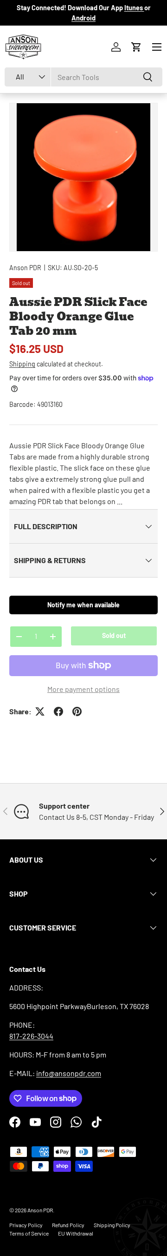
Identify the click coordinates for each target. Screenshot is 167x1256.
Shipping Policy (112, 1225)
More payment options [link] (83, 688)
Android (83, 18)
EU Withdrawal (75, 1233)
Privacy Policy (26, 1225)
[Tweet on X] (40, 711)
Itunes (134, 8)
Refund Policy (68, 1225)
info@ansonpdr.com (68, 1073)
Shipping (22, 364)
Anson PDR (25, 268)
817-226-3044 (31, 1035)
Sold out (114, 635)
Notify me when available (83, 605)
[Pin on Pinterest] (77, 711)
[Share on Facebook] (58, 711)
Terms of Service (29, 1233)
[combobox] (83, 76)
